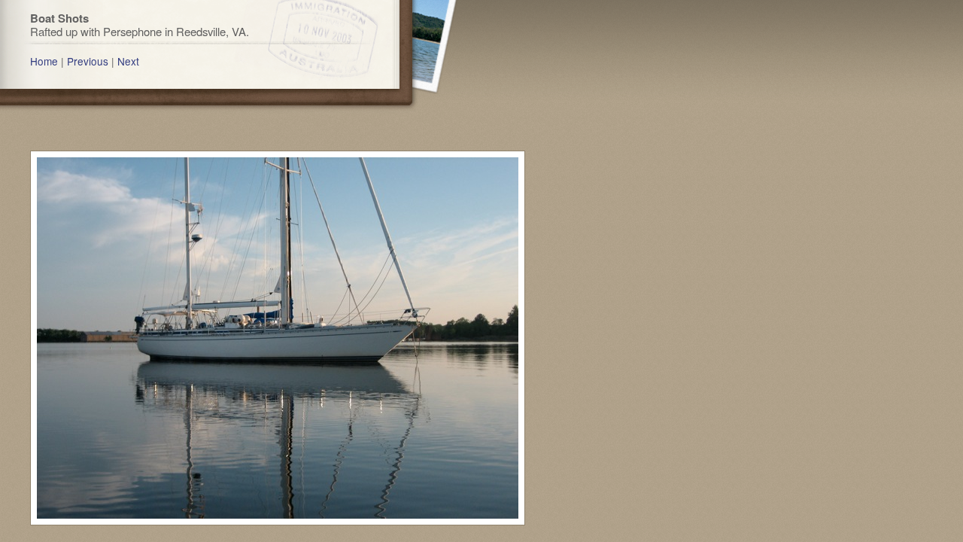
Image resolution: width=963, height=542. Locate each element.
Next (128, 61)
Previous (87, 61)
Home (44, 61)
